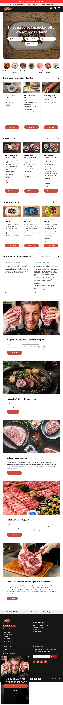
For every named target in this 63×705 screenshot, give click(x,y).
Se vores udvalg (14, 352)
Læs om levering (14, 534)
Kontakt (5, 649)
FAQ (4, 651)
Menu (58, 10)
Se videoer (13, 412)
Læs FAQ (12, 598)
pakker (18, 464)
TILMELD (53, 656)
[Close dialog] (28, 657)
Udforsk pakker (14, 473)
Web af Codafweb (56, 678)
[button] (46, 78)
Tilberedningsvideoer (9, 653)
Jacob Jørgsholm (34, 344)
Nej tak (15, 690)
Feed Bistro (25, 344)
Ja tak (15, 686)
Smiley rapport (7, 641)
